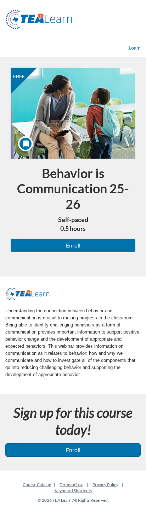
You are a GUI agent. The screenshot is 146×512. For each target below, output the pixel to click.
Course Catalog (37, 484)
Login (135, 48)
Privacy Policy (105, 484)
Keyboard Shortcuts (73, 490)
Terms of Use (71, 484)
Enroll (73, 245)
